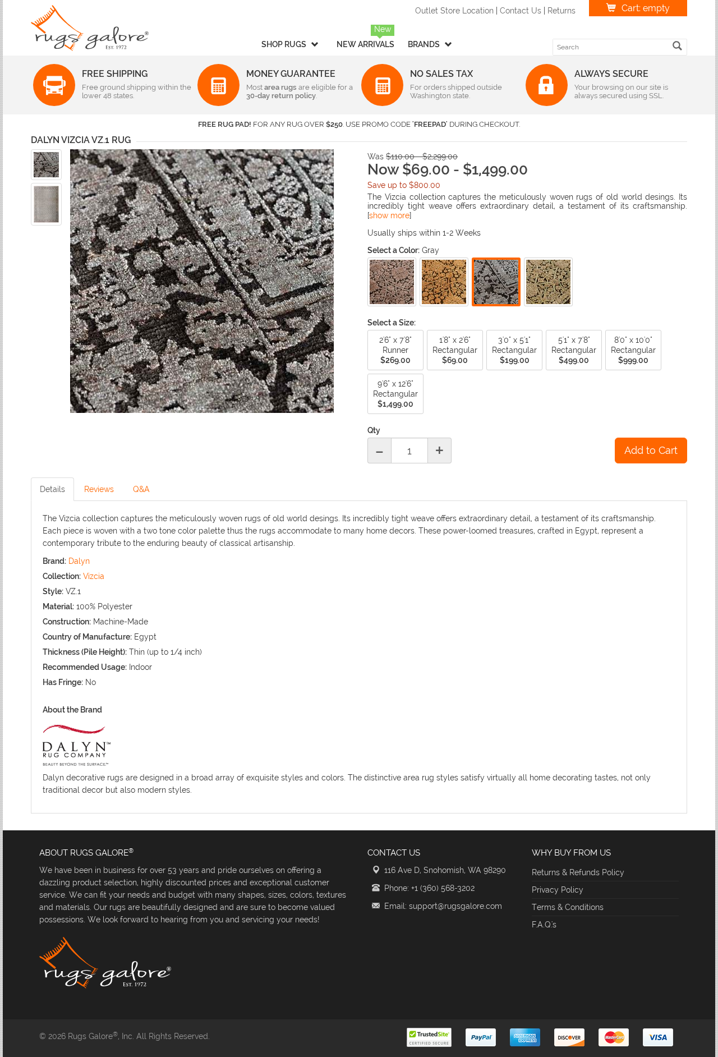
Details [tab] (52, 489)
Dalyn (79, 561)
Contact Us (520, 10)
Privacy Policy (557, 889)
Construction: (67, 621)
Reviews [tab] (99, 489)
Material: (58, 606)
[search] (677, 45)
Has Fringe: (63, 682)
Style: (53, 591)
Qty (373, 430)
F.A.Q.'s (544, 924)
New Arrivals (365, 44)
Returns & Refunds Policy (578, 872)
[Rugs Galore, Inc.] (90, 28)
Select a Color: (393, 250)
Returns (561, 10)
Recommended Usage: (85, 667)
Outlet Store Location (454, 10)
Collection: (62, 576)
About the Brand (72, 709)
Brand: (54, 561)
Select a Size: (391, 322)
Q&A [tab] (141, 489)
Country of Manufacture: (87, 636)
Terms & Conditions (568, 907)
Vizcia (93, 576)
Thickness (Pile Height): (85, 651)
